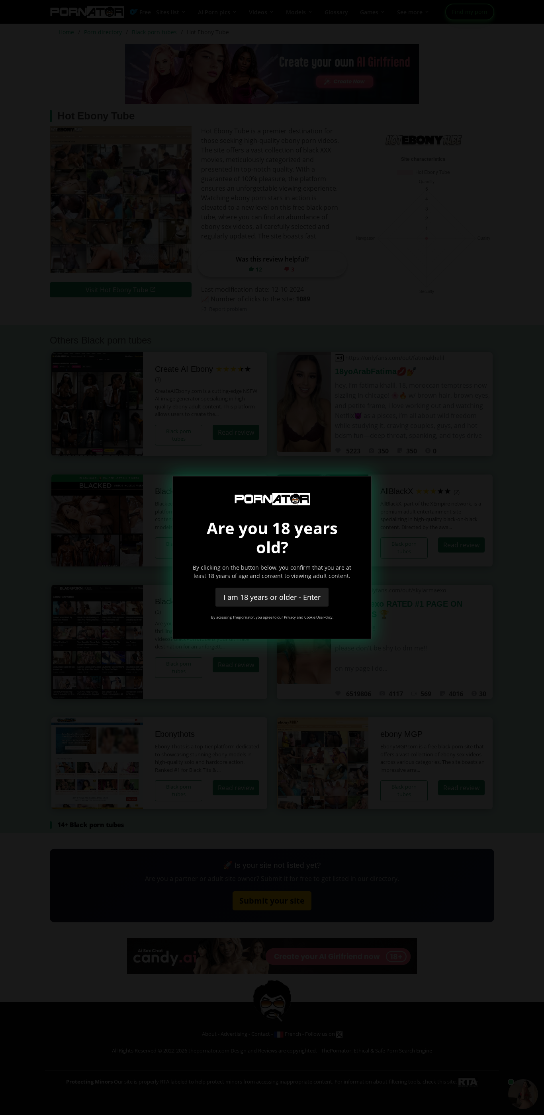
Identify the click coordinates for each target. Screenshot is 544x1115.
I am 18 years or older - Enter (272, 596)
